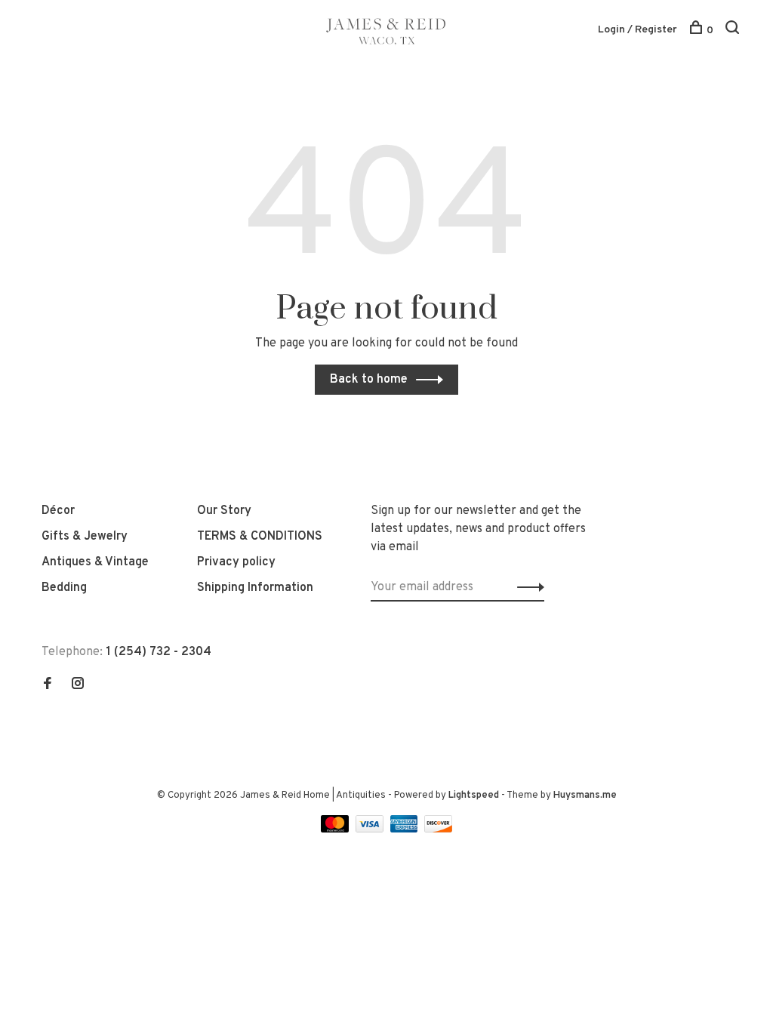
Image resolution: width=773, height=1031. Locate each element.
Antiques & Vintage (95, 562)
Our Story (224, 511)
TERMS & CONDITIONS (259, 536)
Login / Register (637, 29)
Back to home (369, 379)
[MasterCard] (336, 829)
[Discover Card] (438, 829)
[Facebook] (48, 685)
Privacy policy (236, 562)
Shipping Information (255, 588)
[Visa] (371, 829)
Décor (58, 511)
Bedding (64, 588)
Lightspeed (473, 795)
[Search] (734, 30)
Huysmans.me (585, 795)
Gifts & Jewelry (85, 536)
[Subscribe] (526, 587)
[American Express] (405, 829)
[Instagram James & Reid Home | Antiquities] (78, 685)
